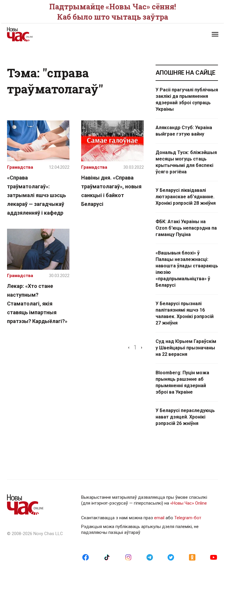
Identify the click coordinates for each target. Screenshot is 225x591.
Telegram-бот (187, 517)
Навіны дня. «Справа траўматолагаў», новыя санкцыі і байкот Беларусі (111, 191)
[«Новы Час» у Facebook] (85, 557)
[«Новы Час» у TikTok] (107, 557)
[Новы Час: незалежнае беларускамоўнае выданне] (57, 34)
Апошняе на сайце (185, 72)
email (159, 517)
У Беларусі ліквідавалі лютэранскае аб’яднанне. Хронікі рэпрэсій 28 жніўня (186, 196)
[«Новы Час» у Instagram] (128, 557)
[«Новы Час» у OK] (192, 557)
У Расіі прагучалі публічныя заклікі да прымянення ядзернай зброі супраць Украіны (187, 99)
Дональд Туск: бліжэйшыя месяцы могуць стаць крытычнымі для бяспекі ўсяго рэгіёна (186, 162)
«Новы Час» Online (188, 503)
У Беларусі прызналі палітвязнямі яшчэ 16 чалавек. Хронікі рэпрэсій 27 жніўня (185, 313)
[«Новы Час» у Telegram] (149, 557)
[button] (215, 34)
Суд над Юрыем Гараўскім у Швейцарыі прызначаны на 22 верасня (186, 348)
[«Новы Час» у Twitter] (170, 557)
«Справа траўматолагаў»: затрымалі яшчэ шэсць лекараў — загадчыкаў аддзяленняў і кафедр (36, 195)
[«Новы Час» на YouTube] (213, 557)
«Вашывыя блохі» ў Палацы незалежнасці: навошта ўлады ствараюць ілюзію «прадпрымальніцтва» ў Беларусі (187, 269)
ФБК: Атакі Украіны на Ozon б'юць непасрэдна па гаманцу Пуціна (186, 228)
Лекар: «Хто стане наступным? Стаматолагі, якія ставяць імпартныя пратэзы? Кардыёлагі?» (37, 303)
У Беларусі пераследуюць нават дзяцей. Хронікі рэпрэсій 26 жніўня (185, 417)
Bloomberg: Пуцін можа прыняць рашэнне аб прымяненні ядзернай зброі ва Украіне (182, 382)
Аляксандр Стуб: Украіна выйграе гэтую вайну (184, 131)
